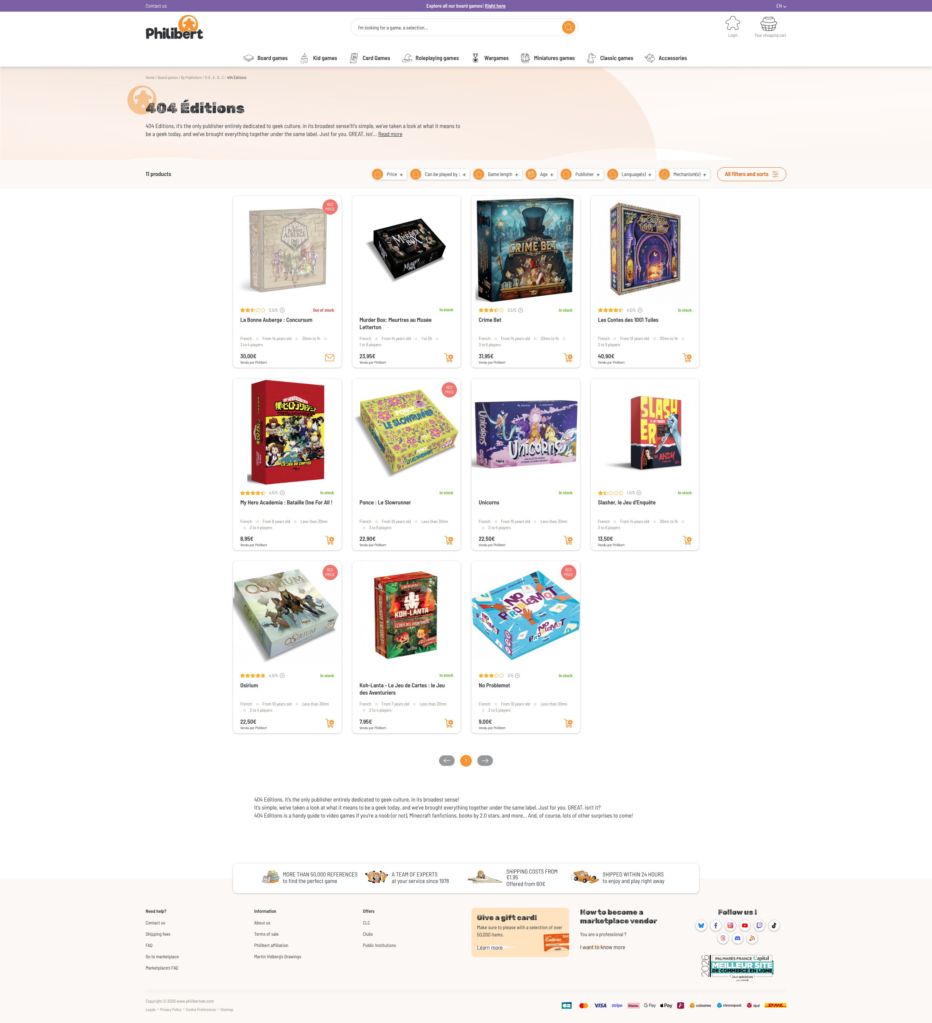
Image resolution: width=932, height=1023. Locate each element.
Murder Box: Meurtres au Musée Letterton (396, 323)
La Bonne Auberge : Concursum (276, 319)
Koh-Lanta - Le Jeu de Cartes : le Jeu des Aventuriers (402, 689)
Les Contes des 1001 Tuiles (628, 319)
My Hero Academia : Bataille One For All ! (286, 502)
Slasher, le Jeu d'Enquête (627, 502)
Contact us (156, 6)
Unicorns (489, 502)
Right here (495, 6)
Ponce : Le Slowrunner (385, 502)
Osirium (249, 685)
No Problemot (494, 685)
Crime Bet (490, 319)
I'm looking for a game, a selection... (393, 27)
